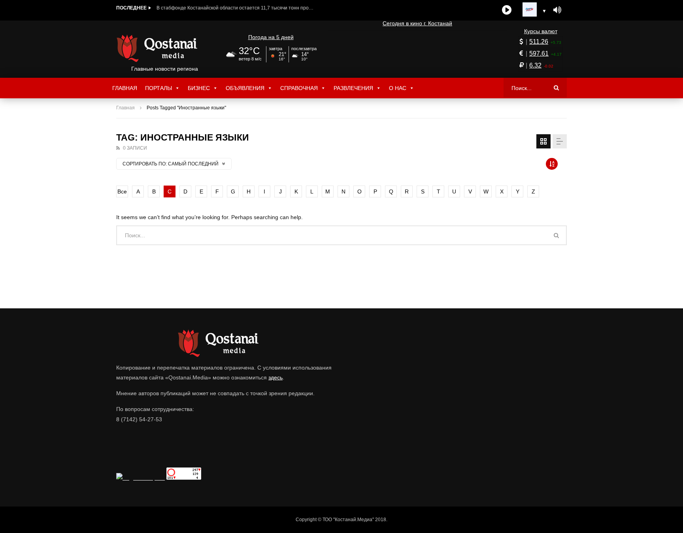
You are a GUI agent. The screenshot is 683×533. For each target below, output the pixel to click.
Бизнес (199, 88)
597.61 (539, 53)
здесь (275, 377)
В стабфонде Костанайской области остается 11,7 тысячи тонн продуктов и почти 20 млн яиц (236, 8)
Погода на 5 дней (271, 37)
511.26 (538, 41)
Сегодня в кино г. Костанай (417, 23)
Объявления (245, 88)
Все (122, 191)
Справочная (299, 88)
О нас (397, 88)
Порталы (158, 88)
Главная (124, 88)
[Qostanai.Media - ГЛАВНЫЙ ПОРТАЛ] (164, 48)
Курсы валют (540, 31)
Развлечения (353, 88)
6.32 (535, 65)
